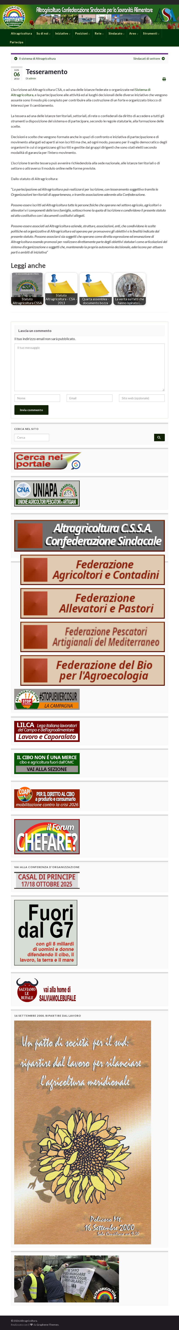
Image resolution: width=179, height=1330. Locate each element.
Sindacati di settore (146, 58)
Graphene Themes (48, 1324)
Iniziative (62, 33)
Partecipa (16, 42)
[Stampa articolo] (164, 79)
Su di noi (42, 33)
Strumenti (150, 33)
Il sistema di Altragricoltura (37, 58)
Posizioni (81, 33)
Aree (133, 33)
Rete (98, 33)
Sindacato (115, 33)
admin (32, 78)
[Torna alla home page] (89, 17)
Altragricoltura (21, 33)
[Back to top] (169, 1320)
